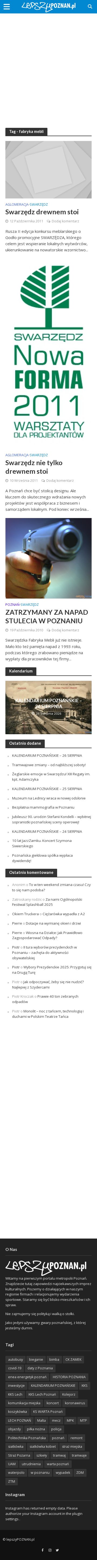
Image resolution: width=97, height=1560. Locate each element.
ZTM (11, 1481)
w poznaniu (40, 1472)
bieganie (36, 1359)
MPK (70, 1420)
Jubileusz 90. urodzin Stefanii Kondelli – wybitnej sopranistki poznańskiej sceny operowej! (51, 819)
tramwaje (79, 1455)
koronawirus (75, 1403)
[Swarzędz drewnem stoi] (48, 169)
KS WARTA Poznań (48, 1411)
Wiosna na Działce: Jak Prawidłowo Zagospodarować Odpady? (47, 935)
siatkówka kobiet (43, 1446)
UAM (12, 1464)
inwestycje (16, 1385)
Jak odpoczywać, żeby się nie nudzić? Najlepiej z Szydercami (48, 984)
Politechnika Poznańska (27, 1438)
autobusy (15, 1359)
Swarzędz (39, 205)
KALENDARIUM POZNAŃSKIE (53, 1385)
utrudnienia (31, 1464)
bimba (54, 1359)
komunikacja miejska (24, 1403)
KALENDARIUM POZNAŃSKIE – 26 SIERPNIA (48, 703)
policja (56, 1429)
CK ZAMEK (73, 1359)
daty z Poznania (40, 1368)
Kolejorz (68, 1394)
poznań (58, 1438)
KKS (85, 1385)
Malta (41, 1420)
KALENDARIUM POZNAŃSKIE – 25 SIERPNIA (47, 788)
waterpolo (16, 1472)
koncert (53, 1403)
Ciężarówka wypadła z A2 (64, 913)
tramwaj (59, 1455)
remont (76, 1438)
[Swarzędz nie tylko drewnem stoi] (48, 353)
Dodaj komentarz (65, 221)
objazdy (14, 1429)
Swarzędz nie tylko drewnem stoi (34, 466)
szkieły (41, 1455)
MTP (83, 1420)
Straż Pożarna (19, 1455)
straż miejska (72, 1446)
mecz (56, 1420)
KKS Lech (15, 1394)
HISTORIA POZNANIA (69, 1377)
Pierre (17, 923)
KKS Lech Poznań (42, 1394)
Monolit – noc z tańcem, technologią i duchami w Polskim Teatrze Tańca (48, 1014)
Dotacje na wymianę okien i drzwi (53, 923)
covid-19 (14, 1368)
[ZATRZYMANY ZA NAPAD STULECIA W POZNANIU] (48, 557)
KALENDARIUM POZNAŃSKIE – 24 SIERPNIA (47, 831)
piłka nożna (36, 1429)
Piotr (16, 947)
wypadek (63, 1472)
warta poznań (58, 1464)
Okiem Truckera (25, 913)
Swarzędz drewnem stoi (42, 212)
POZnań (12, 605)
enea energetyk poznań (27, 1377)
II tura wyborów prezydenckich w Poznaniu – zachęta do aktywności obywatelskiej (44, 952)
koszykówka (17, 1411)
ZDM (80, 1472)
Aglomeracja (17, 205)
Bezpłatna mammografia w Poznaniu (43, 807)
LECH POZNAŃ (19, 1420)
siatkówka (15, 1446)
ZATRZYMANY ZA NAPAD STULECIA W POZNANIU (46, 616)
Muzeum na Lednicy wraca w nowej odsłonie (49, 798)
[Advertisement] (48, 67)
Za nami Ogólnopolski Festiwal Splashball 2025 (47, 902)
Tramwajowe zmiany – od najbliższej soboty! (49, 764)
